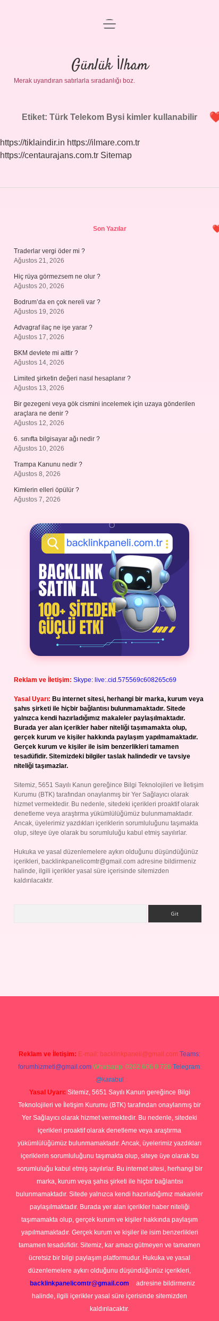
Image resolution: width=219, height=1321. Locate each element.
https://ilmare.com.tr (103, 142)
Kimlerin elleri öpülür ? (46, 490)
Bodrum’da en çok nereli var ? (57, 302)
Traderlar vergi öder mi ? (49, 251)
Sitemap (116, 155)
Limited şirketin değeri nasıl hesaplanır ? (72, 378)
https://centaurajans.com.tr (49, 155)
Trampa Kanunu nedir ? (48, 464)
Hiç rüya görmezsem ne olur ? (57, 276)
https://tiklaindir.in (32, 142)
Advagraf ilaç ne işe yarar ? (53, 327)
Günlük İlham (109, 65)
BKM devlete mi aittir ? (46, 353)
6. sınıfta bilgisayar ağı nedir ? (57, 439)
